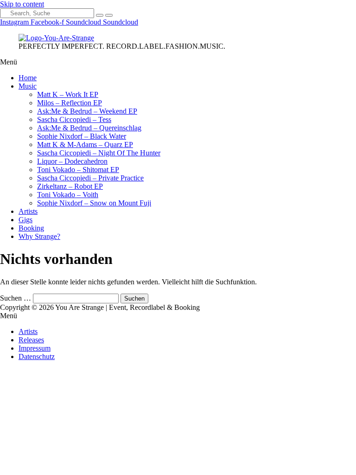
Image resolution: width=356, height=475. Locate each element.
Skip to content (22, 4)
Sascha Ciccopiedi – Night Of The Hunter (98, 153)
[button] (178, 62)
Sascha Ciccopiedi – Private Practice (90, 178)
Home (28, 78)
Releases (31, 340)
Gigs (25, 220)
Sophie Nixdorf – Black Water (81, 136)
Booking (31, 228)
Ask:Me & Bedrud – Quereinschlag (89, 128)
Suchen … (15, 298)
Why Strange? (39, 236)
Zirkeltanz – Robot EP (70, 186)
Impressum (35, 348)
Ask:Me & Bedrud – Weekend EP (87, 111)
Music (28, 86)
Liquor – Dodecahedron (72, 161)
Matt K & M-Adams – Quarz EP (85, 144)
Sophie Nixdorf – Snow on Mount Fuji (94, 203)
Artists (28, 211)
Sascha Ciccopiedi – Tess (74, 119)
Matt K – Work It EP (67, 94)
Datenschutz (37, 356)
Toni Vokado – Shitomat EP (78, 169)
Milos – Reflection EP (69, 103)
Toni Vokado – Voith (67, 195)
